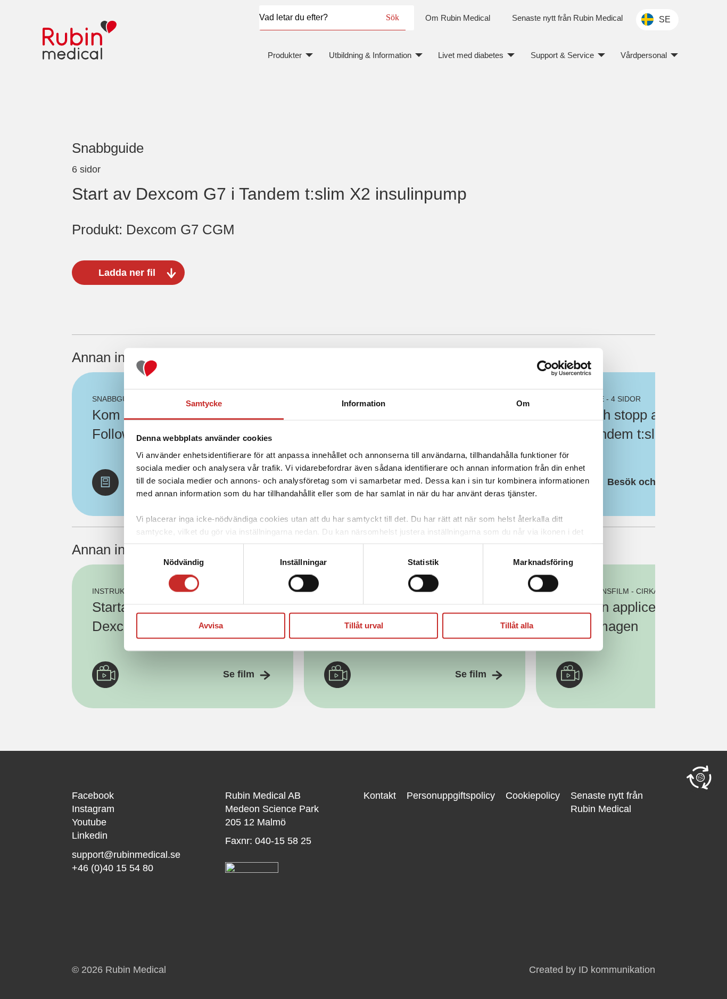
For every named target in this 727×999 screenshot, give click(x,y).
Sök (392, 17)
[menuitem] (458, 18)
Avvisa (211, 625)
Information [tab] (363, 403)
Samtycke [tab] (204, 403)
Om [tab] (523, 403)
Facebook (93, 795)
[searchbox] (319, 17)
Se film (238, 674)
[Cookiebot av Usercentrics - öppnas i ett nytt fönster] (544, 368)
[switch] (303, 583)
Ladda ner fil (126, 272)
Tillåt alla (516, 625)
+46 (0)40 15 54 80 (112, 868)
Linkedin (90, 835)
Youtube (89, 822)
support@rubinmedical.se (126, 854)
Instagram (93, 809)
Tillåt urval (363, 625)
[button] (700, 777)
